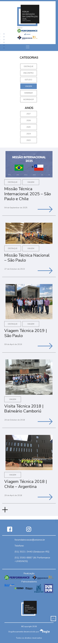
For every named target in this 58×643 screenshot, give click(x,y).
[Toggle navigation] (28, 47)
